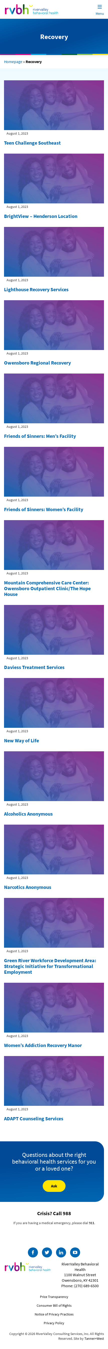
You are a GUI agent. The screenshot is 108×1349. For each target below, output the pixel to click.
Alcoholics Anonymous (28, 814)
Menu (100, 13)
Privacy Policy (54, 1323)
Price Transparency (54, 1296)
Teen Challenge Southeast (32, 143)
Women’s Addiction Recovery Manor (43, 1045)
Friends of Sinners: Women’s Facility (43, 509)
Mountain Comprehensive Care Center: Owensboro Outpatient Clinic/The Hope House (47, 588)
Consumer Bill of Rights (54, 1305)
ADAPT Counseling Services (33, 1118)
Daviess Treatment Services (34, 667)
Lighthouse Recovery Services (36, 289)
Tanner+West (94, 1338)
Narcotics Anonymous (27, 887)
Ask (54, 1185)
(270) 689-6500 (86, 1285)
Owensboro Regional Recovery (37, 363)
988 (67, 1213)
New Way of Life (21, 740)
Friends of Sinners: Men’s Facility (40, 436)
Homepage (13, 61)
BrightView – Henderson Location (40, 216)
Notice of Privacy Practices (54, 1314)
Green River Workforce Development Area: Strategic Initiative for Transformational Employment (50, 966)
